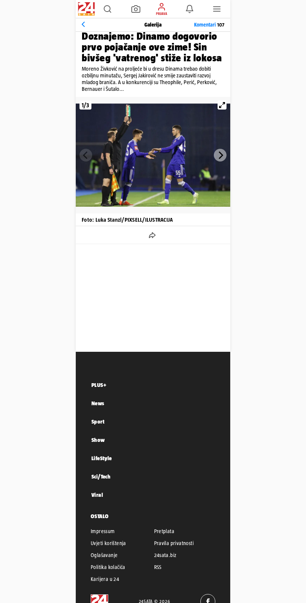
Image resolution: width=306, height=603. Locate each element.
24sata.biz (165, 555)
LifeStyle (101, 458)
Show (98, 440)
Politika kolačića (108, 567)
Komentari (209, 25)
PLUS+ (98, 385)
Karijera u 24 (105, 579)
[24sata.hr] (85, 9)
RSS (158, 567)
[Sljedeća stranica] (220, 155)
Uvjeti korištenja (108, 543)
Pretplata (164, 531)
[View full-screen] (222, 105)
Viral (97, 495)
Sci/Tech (100, 476)
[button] (107, 8)
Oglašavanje (104, 555)
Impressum (103, 531)
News (97, 403)
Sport (97, 421)
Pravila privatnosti (174, 543)
